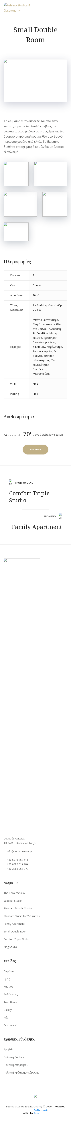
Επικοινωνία (11, 1025)
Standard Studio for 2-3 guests (22, 916)
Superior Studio (13, 900)
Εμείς (7, 979)
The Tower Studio (14, 893)
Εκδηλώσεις (11, 994)
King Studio (10, 947)
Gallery (8, 1010)
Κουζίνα (8, 986)
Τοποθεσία (10, 1002)
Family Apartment (14, 923)
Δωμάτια (9, 971)
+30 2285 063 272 (17, 868)
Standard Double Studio (18, 908)
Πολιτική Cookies (14, 1057)
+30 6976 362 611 (17, 859)
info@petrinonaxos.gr (19, 851)
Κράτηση (35, 449)
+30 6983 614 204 (17, 864)
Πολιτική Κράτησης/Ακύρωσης (21, 1072)
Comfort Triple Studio (16, 939)
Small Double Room (15, 931)
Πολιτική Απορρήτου (16, 1065)
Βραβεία (8, 1049)
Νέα (6, 1017)
